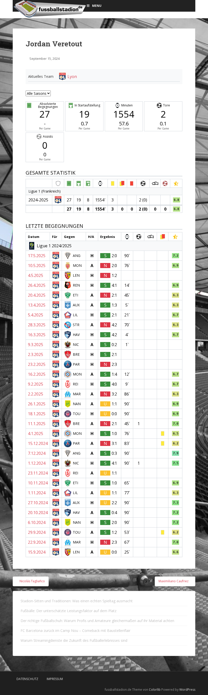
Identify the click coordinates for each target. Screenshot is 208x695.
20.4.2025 (36, 295)
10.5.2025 (36, 265)
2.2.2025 (35, 394)
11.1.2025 (36, 423)
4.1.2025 (35, 433)
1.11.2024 (36, 492)
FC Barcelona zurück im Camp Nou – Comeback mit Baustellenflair (75, 630)
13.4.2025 (36, 305)
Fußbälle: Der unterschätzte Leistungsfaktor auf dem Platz (68, 610)
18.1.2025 (36, 413)
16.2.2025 (36, 374)
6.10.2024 (36, 522)
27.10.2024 (38, 502)
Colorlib (155, 689)
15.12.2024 (38, 443)
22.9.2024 (36, 542)
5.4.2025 (35, 314)
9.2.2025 (35, 384)
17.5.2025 (36, 255)
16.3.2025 (36, 334)
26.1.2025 (36, 403)
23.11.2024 (38, 473)
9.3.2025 (35, 344)
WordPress (187, 689)
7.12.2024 (36, 453)
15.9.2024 (36, 552)
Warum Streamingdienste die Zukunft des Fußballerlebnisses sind (74, 640)
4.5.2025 (35, 275)
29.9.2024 (36, 532)
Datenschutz (27, 679)
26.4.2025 (36, 285)
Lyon (72, 76)
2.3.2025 (35, 354)
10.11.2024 (38, 482)
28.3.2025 (36, 324)
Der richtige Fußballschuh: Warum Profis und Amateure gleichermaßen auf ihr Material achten (97, 620)
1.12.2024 (36, 463)
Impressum (55, 679)
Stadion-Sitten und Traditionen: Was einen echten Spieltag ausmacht (77, 600)
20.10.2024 (38, 512)
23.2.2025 (36, 364)
